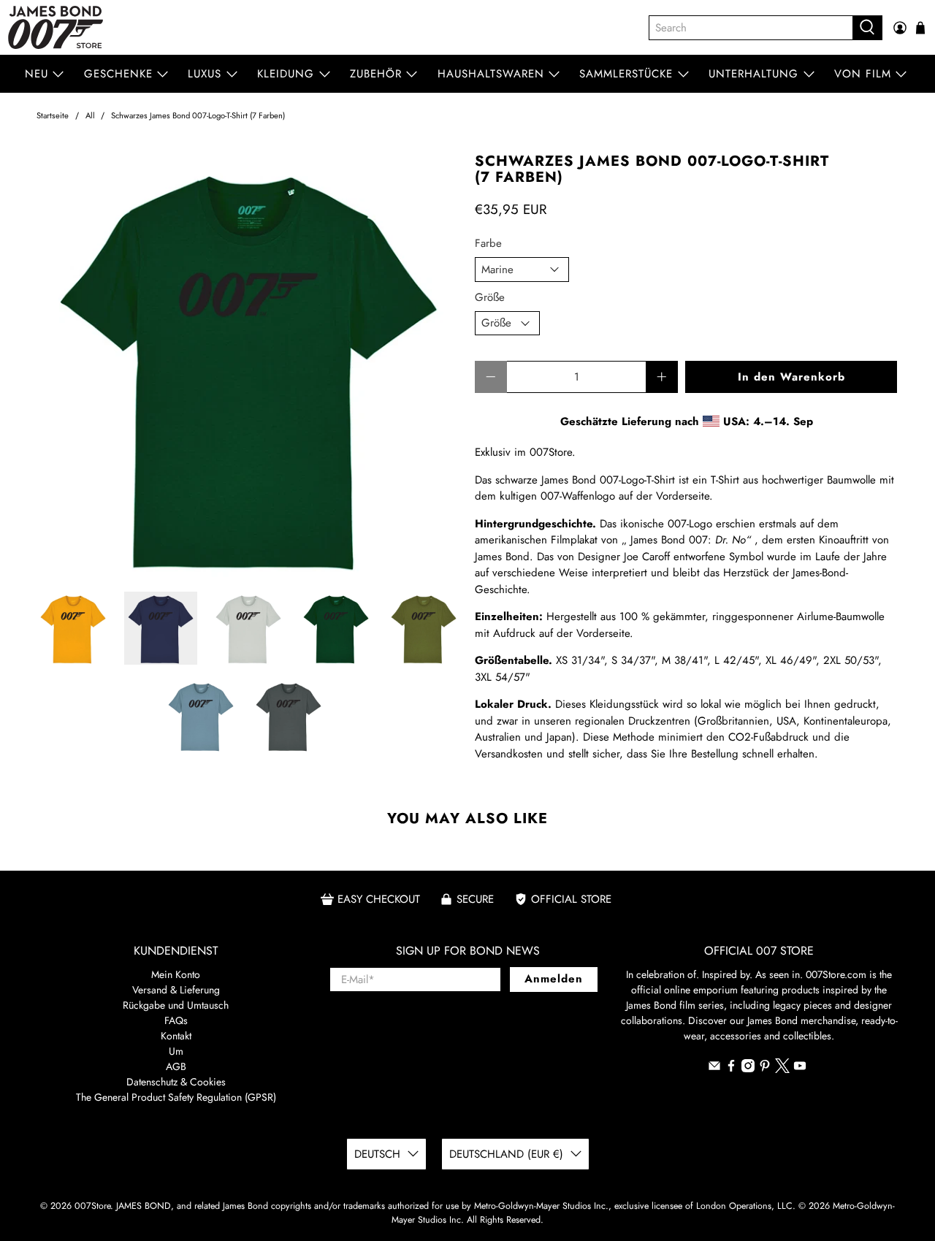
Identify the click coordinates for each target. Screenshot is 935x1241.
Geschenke (118, 74)
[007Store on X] (782, 1069)
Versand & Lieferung (176, 989)
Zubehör (376, 74)
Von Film (862, 74)
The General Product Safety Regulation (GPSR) (176, 1097)
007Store (92, 1206)
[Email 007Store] (714, 1068)
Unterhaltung (753, 74)
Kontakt (176, 1035)
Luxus (204, 74)
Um (176, 1051)
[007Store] (55, 27)
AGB (176, 1066)
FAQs (176, 1020)
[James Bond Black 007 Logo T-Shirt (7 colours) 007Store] (248, 365)
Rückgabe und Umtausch (176, 1005)
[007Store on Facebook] (731, 1068)
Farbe (488, 243)
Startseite (53, 116)
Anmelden (553, 979)
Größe (490, 297)
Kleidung (285, 74)
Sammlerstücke (626, 74)
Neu (36, 74)
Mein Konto (175, 974)
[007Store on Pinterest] (764, 1068)
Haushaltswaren (491, 74)
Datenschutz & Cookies (176, 1081)
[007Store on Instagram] (748, 1068)
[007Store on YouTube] (799, 1068)
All (90, 116)
